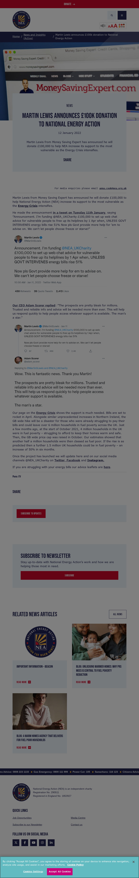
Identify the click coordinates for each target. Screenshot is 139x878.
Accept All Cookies (60, 871)
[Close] (133, 862)
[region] (69, 867)
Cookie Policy (75, 864)
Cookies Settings (33, 871)
